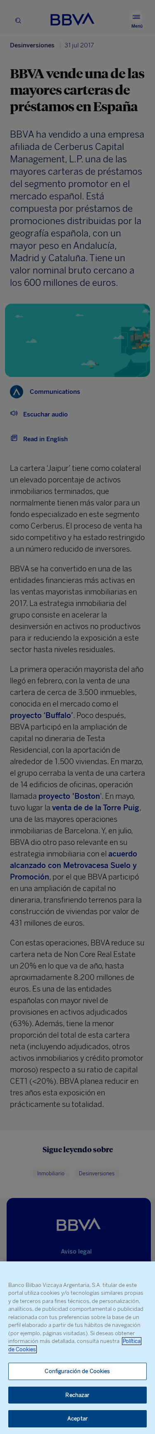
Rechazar (77, 1395)
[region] (77, 1347)
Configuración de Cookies (77, 1371)
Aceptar (77, 1418)
